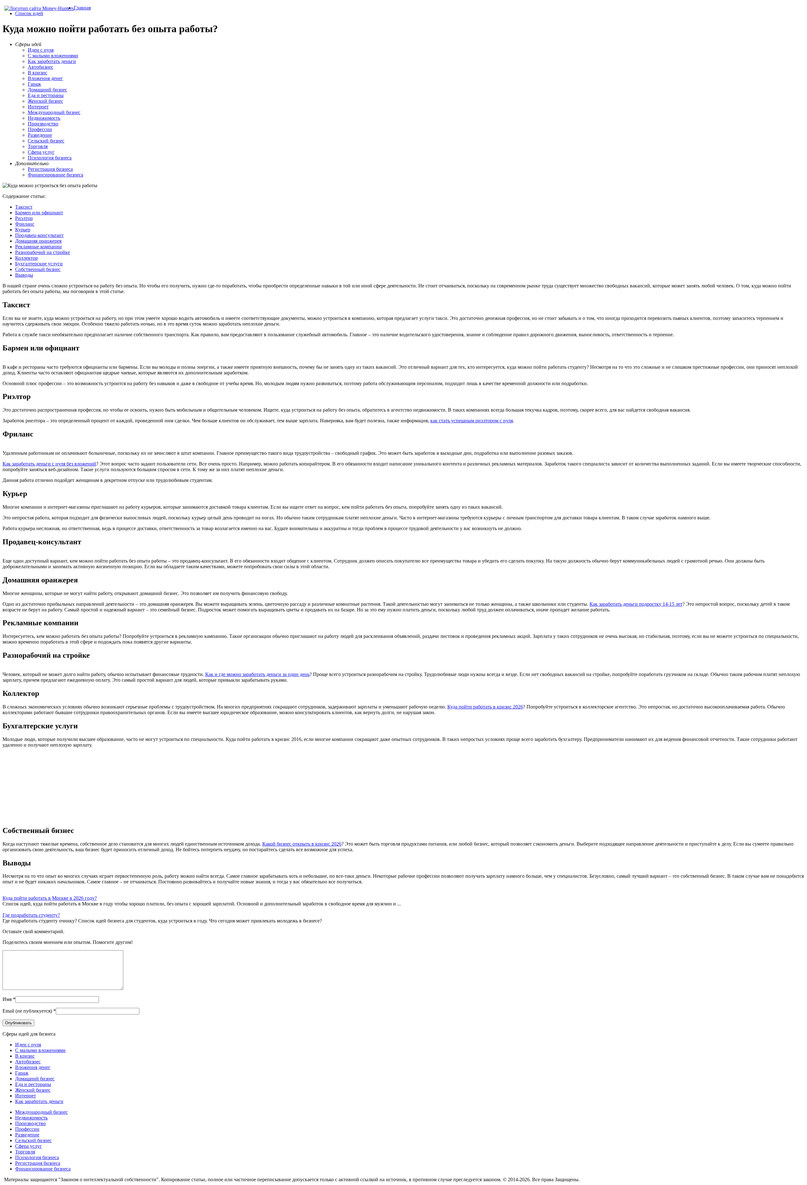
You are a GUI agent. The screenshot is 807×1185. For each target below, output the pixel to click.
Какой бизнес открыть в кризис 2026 (301, 844)
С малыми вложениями (53, 55)
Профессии (40, 129)
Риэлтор (24, 218)
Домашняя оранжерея (38, 241)
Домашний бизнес (47, 89)
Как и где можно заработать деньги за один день (257, 674)
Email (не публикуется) (27, 1011)
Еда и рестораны (46, 95)
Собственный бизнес (38, 269)
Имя (7, 999)
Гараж (34, 84)
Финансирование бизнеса (55, 174)
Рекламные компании (38, 246)
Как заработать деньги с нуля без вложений (49, 463)
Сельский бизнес (46, 140)
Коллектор (26, 258)
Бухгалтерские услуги (39, 263)
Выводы (24, 275)
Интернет (38, 106)
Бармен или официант (39, 212)
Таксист (23, 207)
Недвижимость (44, 118)
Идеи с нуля (41, 50)
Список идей (29, 13)
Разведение (40, 135)
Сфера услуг (41, 152)
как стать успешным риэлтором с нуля (471, 420)
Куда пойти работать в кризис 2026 (485, 706)
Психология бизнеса (50, 157)
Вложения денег (45, 78)
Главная (82, 7)
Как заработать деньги (52, 61)
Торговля (38, 146)
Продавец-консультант (39, 235)
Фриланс (24, 224)
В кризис (37, 72)
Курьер (22, 229)
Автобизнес (40, 67)
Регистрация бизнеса (50, 169)
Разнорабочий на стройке (42, 252)
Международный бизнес (54, 112)
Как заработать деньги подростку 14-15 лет (635, 604)
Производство (43, 123)
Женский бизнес (45, 101)
